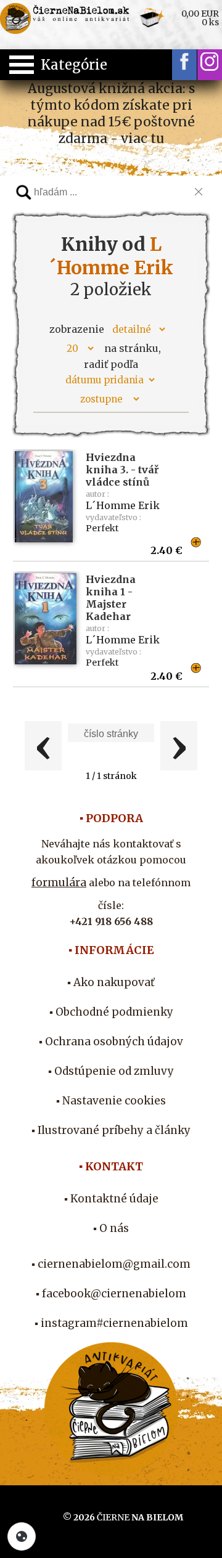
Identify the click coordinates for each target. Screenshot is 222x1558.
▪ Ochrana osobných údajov (111, 1041)
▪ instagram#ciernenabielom (111, 1323)
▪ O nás (111, 1228)
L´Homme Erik (123, 505)
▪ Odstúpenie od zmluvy (111, 1071)
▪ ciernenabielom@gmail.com (111, 1264)
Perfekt (102, 528)
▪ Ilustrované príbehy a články (111, 1130)
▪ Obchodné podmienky (111, 1012)
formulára (58, 882)
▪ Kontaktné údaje (111, 1198)
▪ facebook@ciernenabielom (111, 1293)
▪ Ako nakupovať (111, 982)
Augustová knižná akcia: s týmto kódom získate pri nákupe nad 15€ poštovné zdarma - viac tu (111, 113)
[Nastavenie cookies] (21, 1536)
